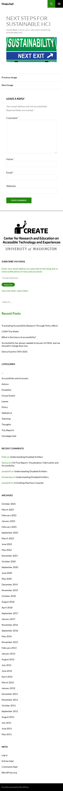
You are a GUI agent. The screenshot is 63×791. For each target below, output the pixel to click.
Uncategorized (9, 436)
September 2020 (10, 567)
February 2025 (9, 515)
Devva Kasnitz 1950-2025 (14, 351)
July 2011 (6, 722)
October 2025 (9, 503)
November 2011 (10, 699)
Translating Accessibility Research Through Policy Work (30, 325)
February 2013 (9, 647)
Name (10, 159)
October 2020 (9, 561)
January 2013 (8, 653)
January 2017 (8, 619)
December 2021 (10, 555)
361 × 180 (29, 30)
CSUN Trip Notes (10, 331)
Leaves (5, 401)
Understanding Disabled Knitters (26, 457)
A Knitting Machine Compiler (29, 482)
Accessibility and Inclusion (15, 378)
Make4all (8, 4)
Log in (5, 755)
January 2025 (8, 521)
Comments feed (9, 766)
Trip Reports (8, 430)
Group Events (8, 395)
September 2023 (10, 532)
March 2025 (8, 509)
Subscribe (8, 284)
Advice (5, 384)
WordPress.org (9, 772)
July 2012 (6, 665)
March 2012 (8, 682)
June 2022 (7, 544)
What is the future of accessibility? (19, 337)
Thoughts (6, 424)
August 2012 (8, 659)
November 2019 (10, 590)
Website (11, 185)
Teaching (6, 418)
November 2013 (10, 642)
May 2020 (7, 578)
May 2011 (7, 734)
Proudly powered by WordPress (15, 787)
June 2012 (7, 671)
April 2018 (7, 607)
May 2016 (7, 636)
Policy (5, 407)
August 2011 (8, 717)
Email (10, 172)
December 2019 (10, 584)
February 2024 (9, 526)
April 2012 (7, 676)
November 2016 (10, 624)
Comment (12, 117)
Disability (6, 389)
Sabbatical (7, 413)
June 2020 (7, 573)
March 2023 (8, 538)
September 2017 (10, 613)
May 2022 (7, 550)
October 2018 (9, 596)
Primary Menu (59, 4)
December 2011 (10, 694)
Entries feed (8, 761)
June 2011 (7, 728)
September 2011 (10, 711)
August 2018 (8, 601)
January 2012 (8, 688)
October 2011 (9, 705)
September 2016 (10, 630)
